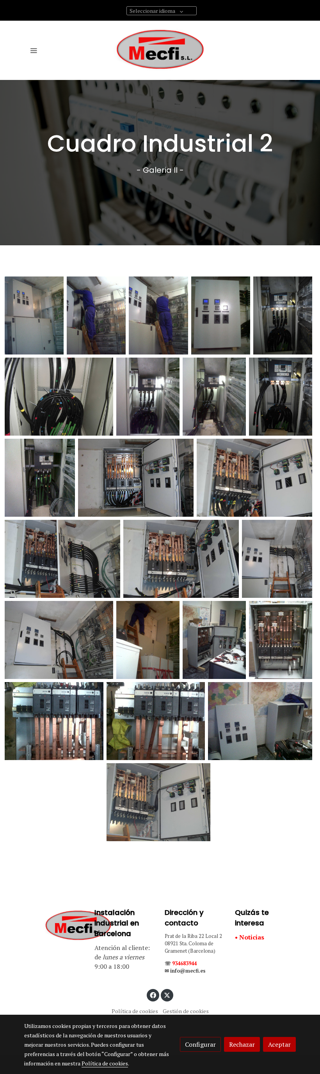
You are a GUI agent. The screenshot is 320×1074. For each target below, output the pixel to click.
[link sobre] (55, 926)
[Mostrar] (34, 315)
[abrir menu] (33, 50)
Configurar (200, 1044)
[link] (160, 50)
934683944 (184, 963)
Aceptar (279, 1044)
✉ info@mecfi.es (185, 971)
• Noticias (249, 937)
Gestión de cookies (186, 1011)
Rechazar (242, 1044)
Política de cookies (135, 1011)
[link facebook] (153, 995)
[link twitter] (167, 995)
